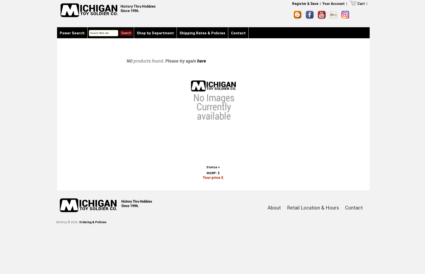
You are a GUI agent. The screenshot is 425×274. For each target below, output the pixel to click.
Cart (361, 4)
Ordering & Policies (92, 222)
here (201, 61)
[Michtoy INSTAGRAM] (346, 15)
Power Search (72, 33)
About (274, 208)
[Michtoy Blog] (299, 16)
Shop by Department (155, 33)
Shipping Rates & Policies (202, 33)
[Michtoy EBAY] (334, 15)
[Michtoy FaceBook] (311, 16)
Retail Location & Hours (313, 208)
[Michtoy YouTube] (322, 15)
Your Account (333, 4)
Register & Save (305, 4)
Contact (238, 33)
